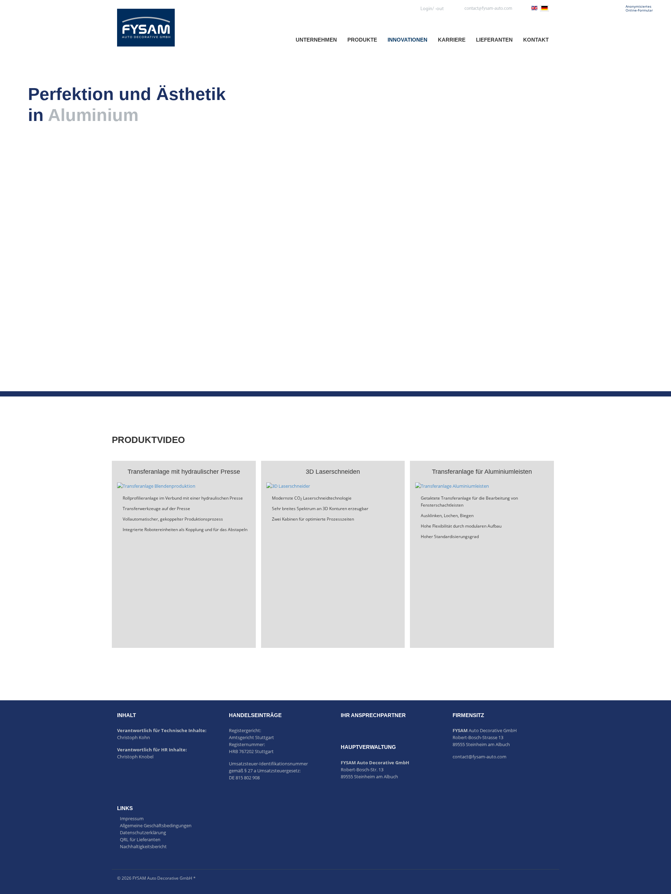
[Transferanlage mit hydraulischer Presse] (156, 483)
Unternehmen (316, 40)
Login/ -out (432, 9)
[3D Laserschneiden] (288, 483)
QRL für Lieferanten (140, 839)
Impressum (132, 818)
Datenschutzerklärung (143, 832)
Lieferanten (494, 40)
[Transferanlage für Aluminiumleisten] (452, 483)
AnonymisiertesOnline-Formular (639, 8)
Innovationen (407, 40)
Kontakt (536, 40)
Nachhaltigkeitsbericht (143, 846)
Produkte (362, 40)
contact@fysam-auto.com (488, 8)
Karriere (452, 40)
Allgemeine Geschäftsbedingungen (156, 825)
